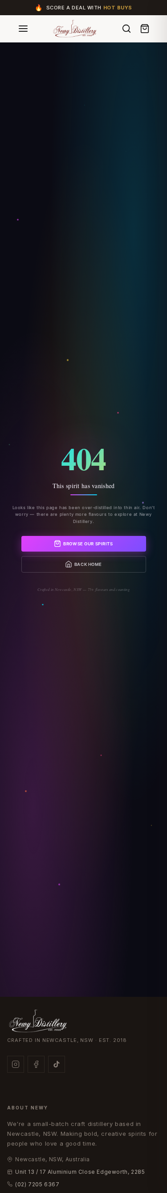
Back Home (88, 564)
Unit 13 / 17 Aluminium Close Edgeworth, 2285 (80, 1171)
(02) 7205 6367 (37, 1184)
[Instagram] (15, 1064)
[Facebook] (36, 1064)
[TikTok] (56, 1064)
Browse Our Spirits (88, 543)
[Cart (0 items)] (145, 29)
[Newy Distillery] (75, 28)
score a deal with (89, 7)
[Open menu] (23, 28)
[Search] (126, 29)
